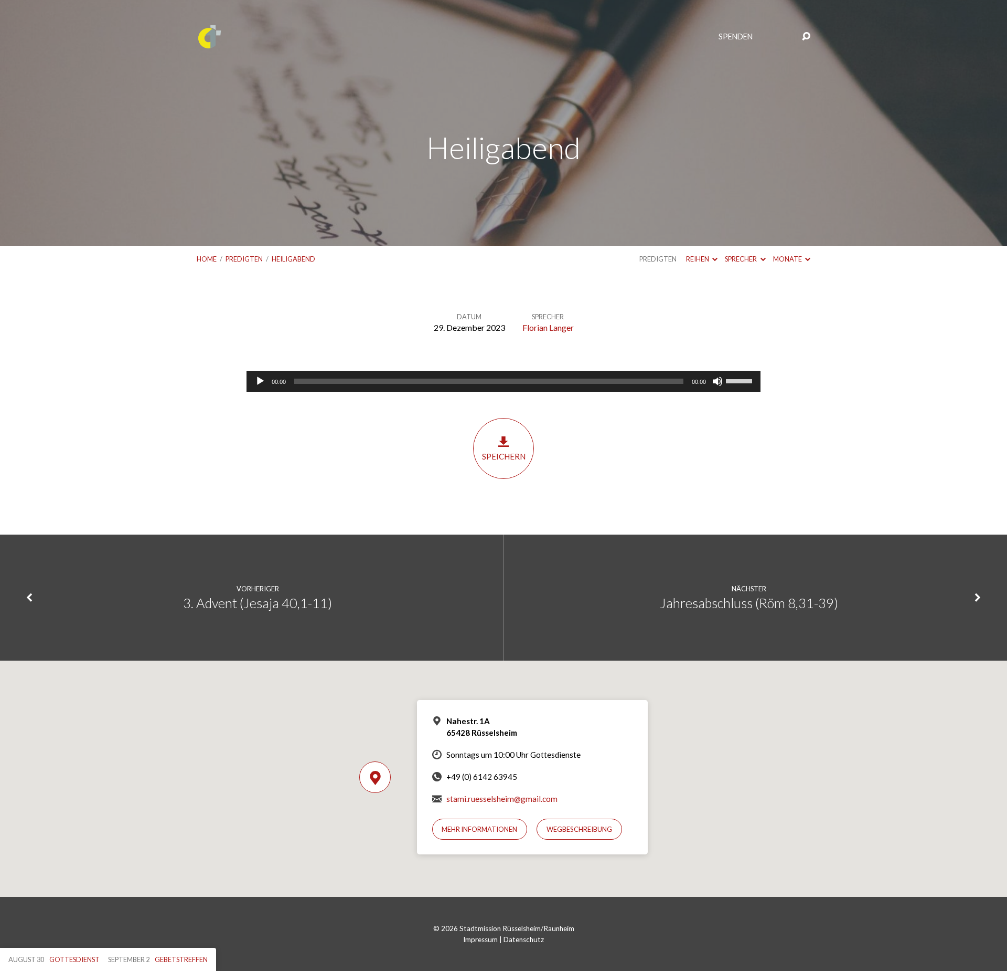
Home (207, 259)
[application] (503, 381)
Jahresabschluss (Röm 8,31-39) (749, 603)
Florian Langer (548, 327)
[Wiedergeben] (260, 381)
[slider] (740, 380)
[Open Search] (806, 37)
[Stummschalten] (717, 381)
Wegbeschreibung (579, 829)
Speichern (504, 456)
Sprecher (741, 259)
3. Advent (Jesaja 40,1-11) (257, 603)
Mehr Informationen (479, 829)
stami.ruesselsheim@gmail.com (502, 798)
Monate (788, 259)
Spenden (736, 36)
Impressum (480, 939)
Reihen (698, 259)
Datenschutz (524, 939)
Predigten (244, 259)
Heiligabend (293, 259)
